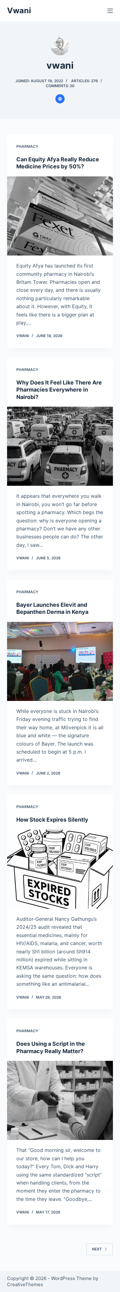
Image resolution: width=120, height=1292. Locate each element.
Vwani (19, 10)
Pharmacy (27, 146)
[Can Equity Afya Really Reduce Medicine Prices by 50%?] (60, 216)
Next (97, 1249)
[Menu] (110, 11)
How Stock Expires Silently (52, 819)
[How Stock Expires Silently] (60, 869)
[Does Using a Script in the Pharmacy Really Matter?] (60, 1100)
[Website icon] (60, 98)
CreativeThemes (25, 1284)
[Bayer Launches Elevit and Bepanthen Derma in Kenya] (60, 661)
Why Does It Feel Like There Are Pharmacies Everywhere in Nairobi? (59, 389)
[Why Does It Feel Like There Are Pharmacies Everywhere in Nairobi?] (60, 446)
